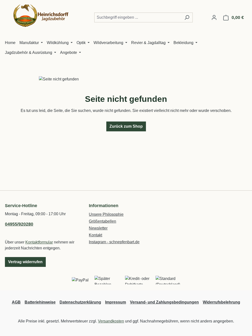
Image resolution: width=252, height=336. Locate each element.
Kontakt (95, 235)
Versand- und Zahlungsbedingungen (164, 302)
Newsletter (98, 228)
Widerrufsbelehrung (221, 302)
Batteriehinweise (40, 302)
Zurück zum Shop (126, 126)
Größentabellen (102, 221)
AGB (16, 302)
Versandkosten (111, 321)
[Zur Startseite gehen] (42, 16)
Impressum (115, 302)
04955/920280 (19, 224)
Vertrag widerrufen (25, 262)
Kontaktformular (39, 242)
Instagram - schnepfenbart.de (114, 242)
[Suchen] (187, 17)
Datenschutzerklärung (80, 302)
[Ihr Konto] (214, 17)
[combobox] (137, 17)
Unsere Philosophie (106, 214)
